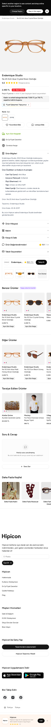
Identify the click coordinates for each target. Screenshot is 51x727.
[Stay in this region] (47, 11)
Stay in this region (35, 11)
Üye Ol (6, 563)
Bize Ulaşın (6, 627)
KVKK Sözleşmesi (9, 618)
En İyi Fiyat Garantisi (9, 586)
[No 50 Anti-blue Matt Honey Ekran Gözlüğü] (12, 355)
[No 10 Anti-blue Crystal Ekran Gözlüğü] (12, 303)
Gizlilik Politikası (8, 591)
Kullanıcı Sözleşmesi (10, 582)
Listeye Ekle (39, 125)
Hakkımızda (6, 578)
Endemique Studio (8, 18)
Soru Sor (27, 466)
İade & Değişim (7, 614)
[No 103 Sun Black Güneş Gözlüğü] (34, 355)
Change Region (17, 11)
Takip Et (41, 262)
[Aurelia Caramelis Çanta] (12, 403)
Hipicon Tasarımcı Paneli (25, 654)
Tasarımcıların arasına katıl (25, 647)
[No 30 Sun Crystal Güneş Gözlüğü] (34, 303)
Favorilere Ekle (15, 125)
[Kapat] (47, 720)
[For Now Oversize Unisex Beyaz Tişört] (34, 403)
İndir (41, 721)
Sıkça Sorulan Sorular (10, 623)
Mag (3, 595)
